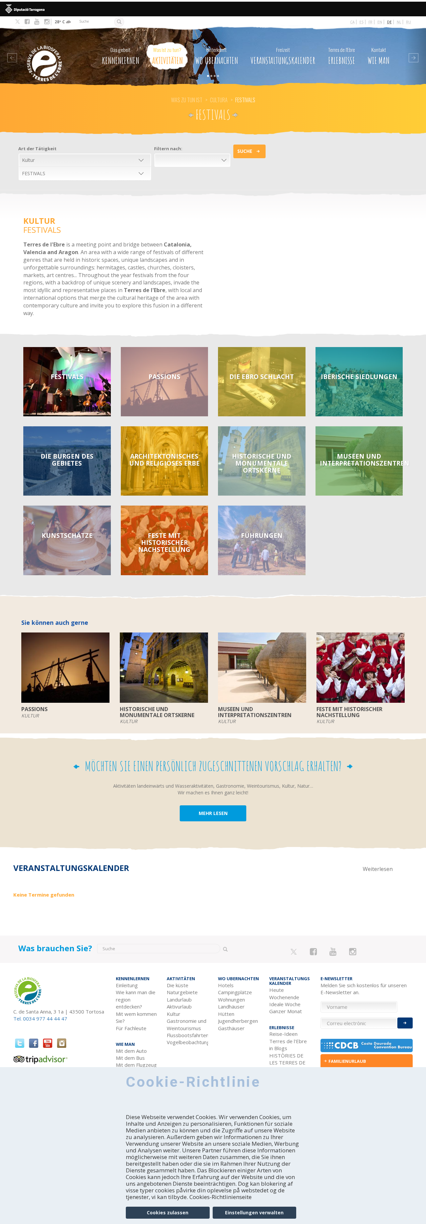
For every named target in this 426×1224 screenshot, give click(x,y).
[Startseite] (49, 53)
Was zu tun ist (186, 100)
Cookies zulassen (167, 1212)
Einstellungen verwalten (254, 1212)
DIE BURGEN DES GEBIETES (67, 460)
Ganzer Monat (285, 1011)
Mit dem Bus (130, 1057)
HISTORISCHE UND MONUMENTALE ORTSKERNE (261, 463)
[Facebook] (27, 22)
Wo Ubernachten (216, 56)
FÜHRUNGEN (262, 535)
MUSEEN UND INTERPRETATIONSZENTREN (361, 460)
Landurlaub (179, 999)
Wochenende (284, 997)
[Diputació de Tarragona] (213, 9)
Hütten (226, 1014)
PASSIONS (164, 376)
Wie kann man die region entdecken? (135, 999)
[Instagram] (47, 22)
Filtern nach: (168, 149)
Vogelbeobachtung (187, 1042)
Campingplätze (235, 992)
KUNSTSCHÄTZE (67, 535)
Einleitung (127, 985)
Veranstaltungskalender (283, 56)
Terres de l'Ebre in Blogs (288, 1044)
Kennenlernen (120, 56)
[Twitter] (17, 22)
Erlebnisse (341, 56)
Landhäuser (231, 1006)
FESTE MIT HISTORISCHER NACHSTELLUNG (164, 542)
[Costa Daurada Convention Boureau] (366, 1045)
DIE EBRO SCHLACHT (261, 376)
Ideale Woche (285, 1004)
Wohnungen (231, 999)
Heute (276, 990)
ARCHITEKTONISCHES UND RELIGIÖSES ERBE (164, 460)
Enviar (405, 1023)
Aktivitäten (167, 56)
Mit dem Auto (131, 1050)
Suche (244, 151)
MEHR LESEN (213, 813)
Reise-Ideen (283, 1033)
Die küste (177, 985)
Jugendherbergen (238, 1021)
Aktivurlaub (179, 1006)
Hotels (226, 985)
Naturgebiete (182, 992)
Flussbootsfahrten (187, 1035)
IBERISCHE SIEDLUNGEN (359, 376)
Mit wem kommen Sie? (136, 1017)
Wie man (378, 56)
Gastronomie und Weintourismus (186, 1024)
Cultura (219, 100)
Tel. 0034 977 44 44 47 (40, 1018)
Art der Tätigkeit (37, 149)
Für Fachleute (131, 1028)
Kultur (173, 1014)
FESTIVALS (67, 376)
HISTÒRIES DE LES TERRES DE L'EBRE (287, 1062)
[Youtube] (37, 22)
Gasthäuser (231, 1028)
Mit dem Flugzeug (136, 1064)
